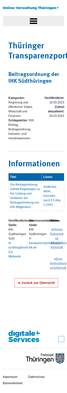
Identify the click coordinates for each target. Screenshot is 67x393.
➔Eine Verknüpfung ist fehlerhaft (58, 263)
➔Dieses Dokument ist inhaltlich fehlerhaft (56, 238)
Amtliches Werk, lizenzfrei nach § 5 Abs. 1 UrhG (52, 195)
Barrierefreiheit (12, 383)
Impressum (10, 376)
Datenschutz (36, 376)
